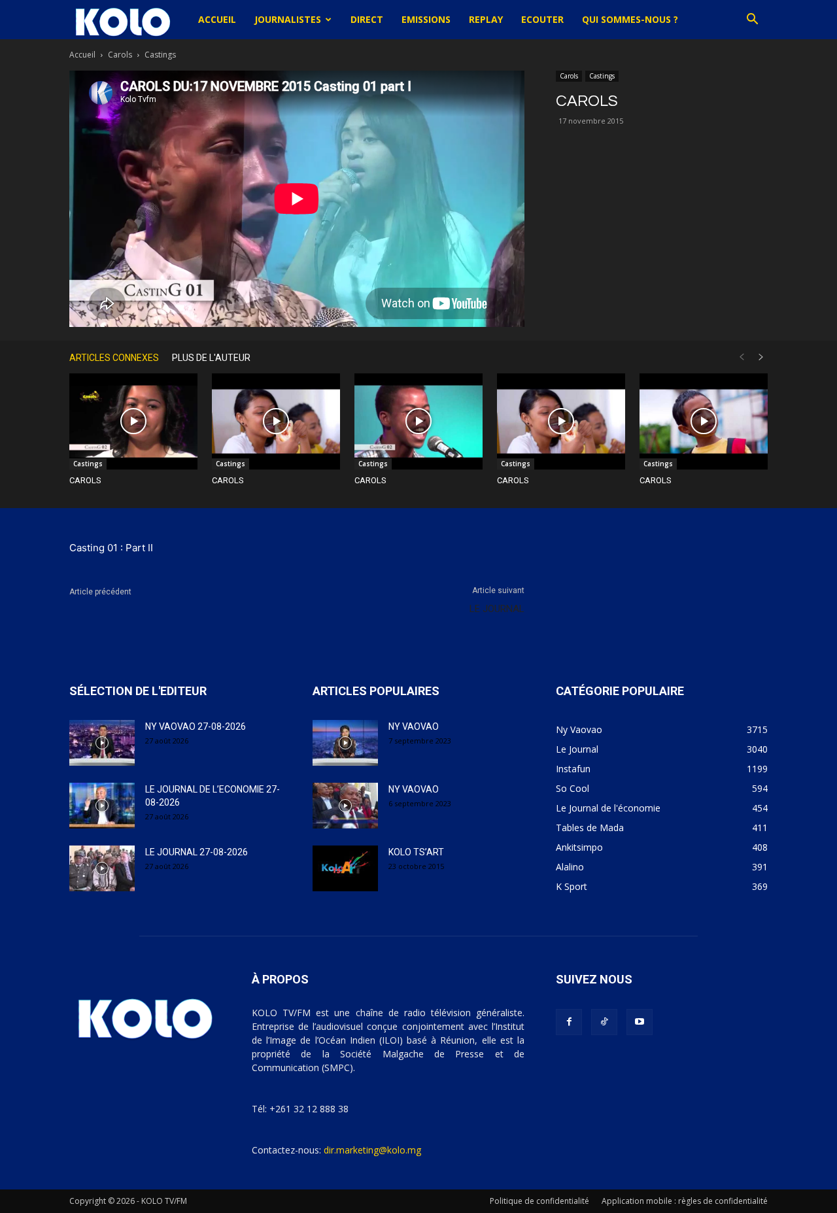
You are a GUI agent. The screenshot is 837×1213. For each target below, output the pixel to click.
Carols (120, 54)
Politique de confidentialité (539, 1200)
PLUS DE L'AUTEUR (211, 357)
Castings (602, 75)
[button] (752, 20)
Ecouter (542, 19)
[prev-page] (741, 357)
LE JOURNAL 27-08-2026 (196, 852)
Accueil (217, 19)
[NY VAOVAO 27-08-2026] (102, 743)
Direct (366, 19)
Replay (486, 19)
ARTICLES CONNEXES (114, 357)
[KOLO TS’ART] (345, 868)
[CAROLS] (133, 421)
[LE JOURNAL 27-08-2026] (102, 868)
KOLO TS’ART (416, 852)
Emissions (426, 19)
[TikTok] (604, 1022)
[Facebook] (569, 1022)
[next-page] (761, 357)
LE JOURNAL (497, 609)
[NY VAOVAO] (345, 743)
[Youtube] (639, 1022)
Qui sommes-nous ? (630, 19)
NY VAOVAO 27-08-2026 (195, 726)
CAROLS (85, 480)
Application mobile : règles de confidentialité (685, 1200)
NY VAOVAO (413, 726)
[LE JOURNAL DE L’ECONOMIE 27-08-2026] (102, 806)
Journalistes (287, 19)
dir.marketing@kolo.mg (372, 1150)
